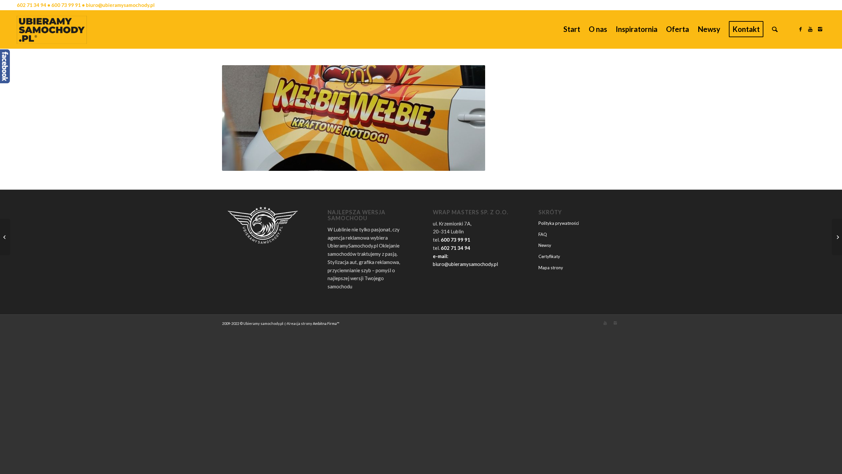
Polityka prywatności (558, 223)
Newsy (544, 245)
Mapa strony (550, 267)
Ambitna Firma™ (326, 323)
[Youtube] (810, 29)
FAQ (542, 234)
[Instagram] (820, 29)
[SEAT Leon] (5, 237)
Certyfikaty (549, 256)
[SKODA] (837, 237)
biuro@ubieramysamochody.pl (465, 264)
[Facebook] (800, 29)
